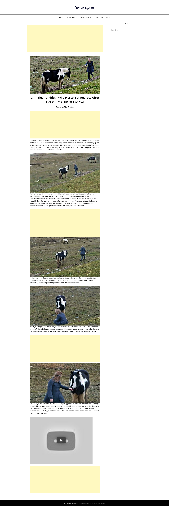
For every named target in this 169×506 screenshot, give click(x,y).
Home (61, 17)
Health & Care (72, 17)
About (108, 17)
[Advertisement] (65, 38)
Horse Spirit (84, 7)
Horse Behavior (85, 17)
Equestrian (99, 17)
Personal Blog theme (98, 503)
